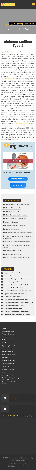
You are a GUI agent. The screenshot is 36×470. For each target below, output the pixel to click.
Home (9, 29)
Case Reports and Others (12, 254)
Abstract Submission (8, 360)
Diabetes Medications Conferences (17, 299)
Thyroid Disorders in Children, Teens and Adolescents (17, 237)
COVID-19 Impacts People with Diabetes (17, 258)
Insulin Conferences (12, 276)
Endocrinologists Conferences (15, 282)
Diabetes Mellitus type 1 (12, 208)
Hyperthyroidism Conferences (15, 273)
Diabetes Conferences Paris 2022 (16, 285)
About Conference (8, 331)
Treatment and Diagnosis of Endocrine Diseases (16, 246)
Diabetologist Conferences (14, 308)
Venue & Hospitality (8, 334)
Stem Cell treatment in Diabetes (14, 225)
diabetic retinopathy (8, 79)
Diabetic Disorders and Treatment (15, 215)
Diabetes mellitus (20, 123)
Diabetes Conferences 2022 (14, 305)
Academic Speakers (8, 349)
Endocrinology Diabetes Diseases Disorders (18, 232)
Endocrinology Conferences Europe (17, 314)
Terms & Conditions (12, 465)
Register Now (18, 185)
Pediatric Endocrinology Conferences (18, 291)
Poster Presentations (9, 354)
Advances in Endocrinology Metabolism (17, 241)
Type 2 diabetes (7, 52)
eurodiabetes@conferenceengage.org (17, 416)
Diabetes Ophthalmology (12, 229)
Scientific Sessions (8, 363)
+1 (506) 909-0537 (23, 23)
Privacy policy (24, 464)
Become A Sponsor (8, 369)
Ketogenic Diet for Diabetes (13, 250)
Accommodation (7, 337)
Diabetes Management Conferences (17, 279)
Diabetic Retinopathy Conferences (17, 311)
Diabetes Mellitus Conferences (15, 288)
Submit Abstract (18, 179)
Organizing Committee (9, 346)
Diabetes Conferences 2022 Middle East (19, 302)
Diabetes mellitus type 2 (12, 211)
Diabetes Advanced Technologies (15, 218)
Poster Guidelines (7, 340)
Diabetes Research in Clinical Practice (16, 204)
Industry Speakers (7, 351)
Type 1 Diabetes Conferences (15, 294)
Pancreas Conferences (13, 296)
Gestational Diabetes (11, 222)
